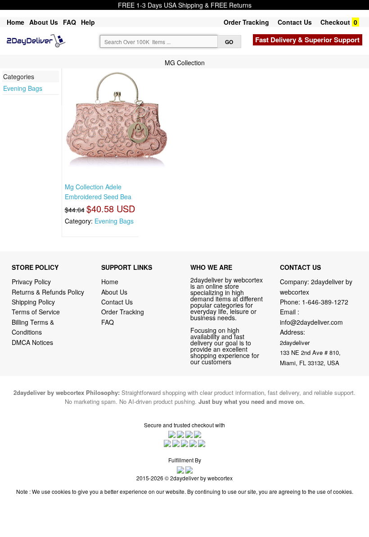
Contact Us (295, 22)
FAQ (69, 22)
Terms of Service (36, 311)
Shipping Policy (34, 301)
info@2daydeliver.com (311, 322)
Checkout (335, 22)
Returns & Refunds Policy (48, 291)
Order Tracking (246, 22)
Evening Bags (22, 88)
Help (88, 22)
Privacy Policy (31, 281)
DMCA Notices (32, 342)
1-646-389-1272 (325, 301)
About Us (43, 22)
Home (15, 22)
